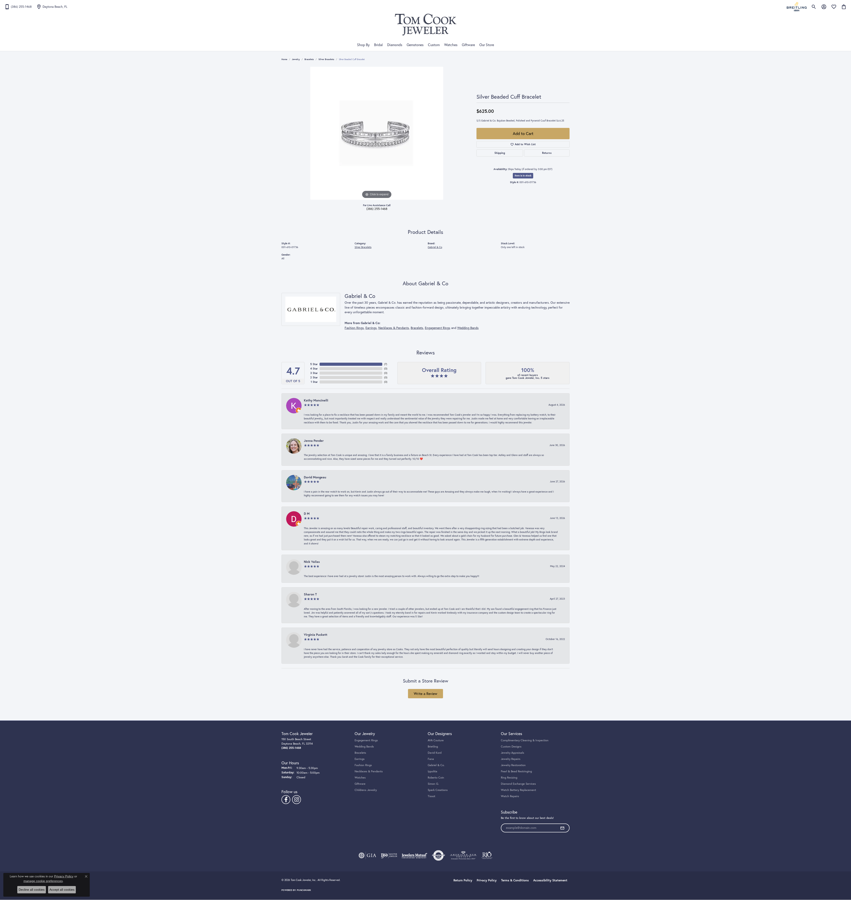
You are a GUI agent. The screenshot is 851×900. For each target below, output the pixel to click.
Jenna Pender (314, 440)
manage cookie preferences (43, 881)
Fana (431, 759)
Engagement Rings (437, 328)
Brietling (433, 746)
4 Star (314, 368)
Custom (434, 45)
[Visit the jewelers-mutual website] (414, 855)
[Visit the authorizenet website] (438, 855)
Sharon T (310, 594)
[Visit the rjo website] (486, 855)
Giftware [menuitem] (360, 783)
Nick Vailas (312, 562)
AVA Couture (436, 740)
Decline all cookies (32, 889)
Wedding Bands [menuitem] (364, 746)
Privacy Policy (487, 880)
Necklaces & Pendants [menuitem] (369, 771)
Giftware (468, 45)
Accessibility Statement (550, 880)
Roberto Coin (436, 777)
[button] (814, 6)
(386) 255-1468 (376, 209)
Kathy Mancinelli (316, 400)
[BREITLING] (797, 6)
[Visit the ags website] (463, 855)
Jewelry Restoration (513, 765)
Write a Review (425, 693)
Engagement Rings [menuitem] (366, 740)
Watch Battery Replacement (518, 790)
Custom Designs (511, 746)
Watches (450, 45)
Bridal (378, 45)
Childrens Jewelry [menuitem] (366, 790)
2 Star (314, 377)
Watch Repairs (510, 796)
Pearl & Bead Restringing (516, 771)
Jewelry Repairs (510, 759)
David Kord (434, 752)
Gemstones (415, 45)
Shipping (499, 153)
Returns (547, 153)
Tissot (431, 796)
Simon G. (433, 783)
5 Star (314, 364)
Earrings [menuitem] (360, 759)
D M (307, 513)
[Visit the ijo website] (389, 855)
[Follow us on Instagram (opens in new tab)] (296, 799)
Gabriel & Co (435, 247)
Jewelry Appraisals (512, 752)
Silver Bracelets (326, 59)
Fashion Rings (354, 328)
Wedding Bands (468, 328)
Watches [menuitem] (360, 777)
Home (284, 59)
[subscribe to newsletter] (562, 828)
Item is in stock (523, 175)
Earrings (371, 328)
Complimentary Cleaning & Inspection (524, 740)
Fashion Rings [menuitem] (363, 765)
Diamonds (394, 45)
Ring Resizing (509, 777)
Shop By (363, 45)
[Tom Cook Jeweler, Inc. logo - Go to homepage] (425, 25)
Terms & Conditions (515, 880)
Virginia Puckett (315, 634)
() (385, 364)
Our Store (486, 45)
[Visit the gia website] (367, 855)
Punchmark (304, 890)
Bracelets (309, 59)
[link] (18, 6)
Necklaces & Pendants (393, 328)
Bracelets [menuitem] (360, 752)
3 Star (314, 373)
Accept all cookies (61, 889)
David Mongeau (315, 477)
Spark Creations (438, 790)
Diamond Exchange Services (518, 783)
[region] (376, 133)
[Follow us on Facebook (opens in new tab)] (285, 799)
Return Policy (462, 880)
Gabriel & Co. (436, 765)
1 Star (314, 381)
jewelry (296, 59)
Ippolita (432, 771)
